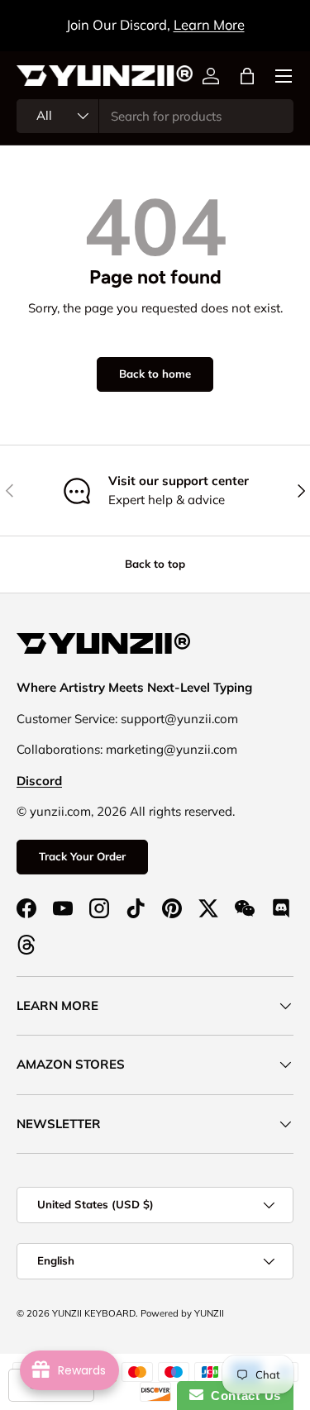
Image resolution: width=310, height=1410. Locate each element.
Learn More (209, 24)
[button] (247, 76)
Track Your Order (82, 856)
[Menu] (283, 76)
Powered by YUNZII (182, 1313)
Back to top (155, 563)
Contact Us (242, 1396)
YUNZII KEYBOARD (94, 1313)
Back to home (155, 373)
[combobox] (155, 116)
